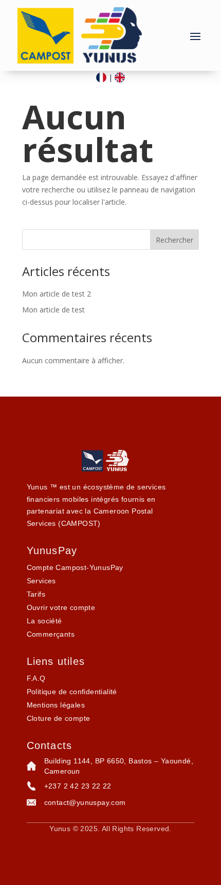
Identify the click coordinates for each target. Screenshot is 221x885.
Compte (75, 567)
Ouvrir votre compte (61, 607)
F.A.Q (36, 678)
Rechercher (174, 240)
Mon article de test (53, 309)
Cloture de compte (58, 718)
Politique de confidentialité (72, 691)
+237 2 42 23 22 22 (78, 786)
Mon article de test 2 (56, 294)
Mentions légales (56, 705)
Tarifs (36, 594)
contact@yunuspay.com (85, 802)
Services (41, 581)
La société (44, 621)
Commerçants (51, 634)
